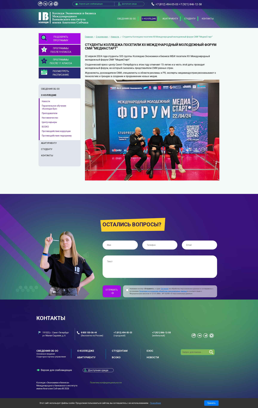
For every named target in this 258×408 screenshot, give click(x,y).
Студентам (120, 350)
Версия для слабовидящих (56, 370)
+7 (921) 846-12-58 (161, 332)
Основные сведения (45, 354)
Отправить (112, 290)
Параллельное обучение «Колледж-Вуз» (54, 107)
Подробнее (155, 403)
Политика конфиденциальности (106, 382)
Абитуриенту (170, 18)
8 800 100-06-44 (89, 332)
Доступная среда (129, 4)
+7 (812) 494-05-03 (123, 332)
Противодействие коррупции (56, 131)
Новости (46, 101)
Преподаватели (49, 113)
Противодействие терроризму (57, 135)
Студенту (189, 18)
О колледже (149, 18)
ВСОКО (45, 126)
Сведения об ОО (126, 18)
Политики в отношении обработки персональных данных (163, 291)
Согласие (164, 289)
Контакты (208, 18)
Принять (211, 403)
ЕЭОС (150, 350)
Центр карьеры (49, 122)
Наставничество (50, 118)
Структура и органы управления (51, 357)
